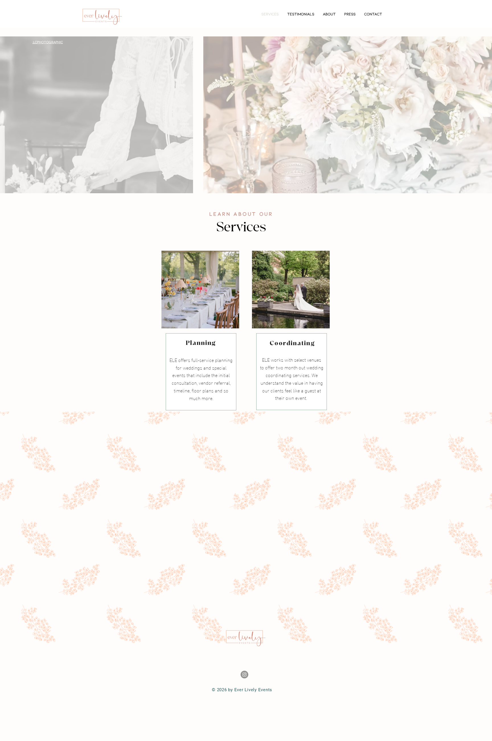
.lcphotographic (47, 42)
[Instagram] (244, 674)
